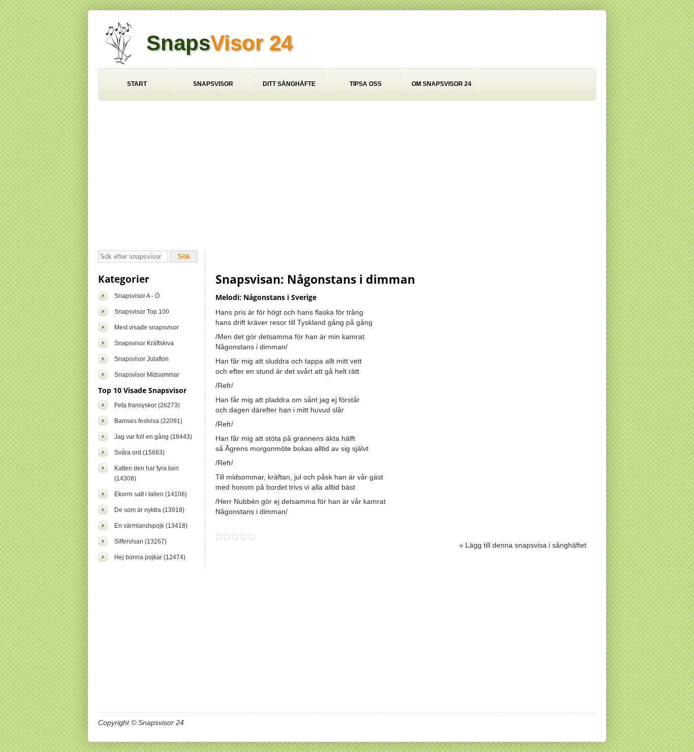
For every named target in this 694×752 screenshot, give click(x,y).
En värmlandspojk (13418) (150, 525)
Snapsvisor (213, 83)
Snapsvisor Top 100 (141, 311)
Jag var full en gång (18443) (153, 436)
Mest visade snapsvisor (146, 327)
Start (137, 83)
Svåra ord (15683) (139, 452)
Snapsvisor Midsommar (146, 374)
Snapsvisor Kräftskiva (144, 343)
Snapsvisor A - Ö (137, 295)
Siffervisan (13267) (140, 541)
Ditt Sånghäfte (289, 83)
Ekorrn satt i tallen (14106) (150, 494)
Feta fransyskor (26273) (147, 405)
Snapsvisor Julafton (141, 359)
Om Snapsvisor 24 (441, 83)
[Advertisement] (347, 177)
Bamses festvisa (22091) (148, 421)
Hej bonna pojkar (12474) (149, 557)
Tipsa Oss (366, 83)
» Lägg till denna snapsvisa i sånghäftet (522, 545)
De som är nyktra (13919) (149, 510)
